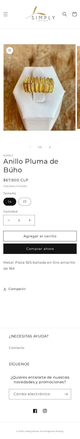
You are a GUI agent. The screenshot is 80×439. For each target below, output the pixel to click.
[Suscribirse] (66, 394)
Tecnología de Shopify (52, 431)
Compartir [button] (17, 289)
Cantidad (10, 211)
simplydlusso (32, 431)
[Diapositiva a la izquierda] (30, 147)
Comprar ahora (40, 249)
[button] (5, 14)
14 (10, 202)
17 (24, 202)
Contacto (16, 348)
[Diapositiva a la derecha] (50, 147)
